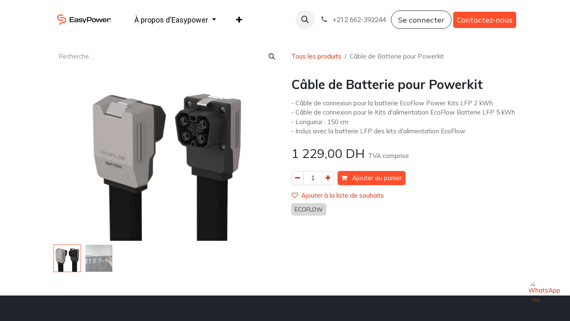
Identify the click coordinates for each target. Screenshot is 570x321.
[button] (305, 19)
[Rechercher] (272, 56)
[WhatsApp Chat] (544, 295)
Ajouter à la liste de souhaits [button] (342, 195)
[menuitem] (175, 20)
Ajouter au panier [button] (376, 178)
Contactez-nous (484, 20)
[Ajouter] (328, 178)
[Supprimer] (297, 178)
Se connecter (421, 20)
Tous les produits (316, 56)
